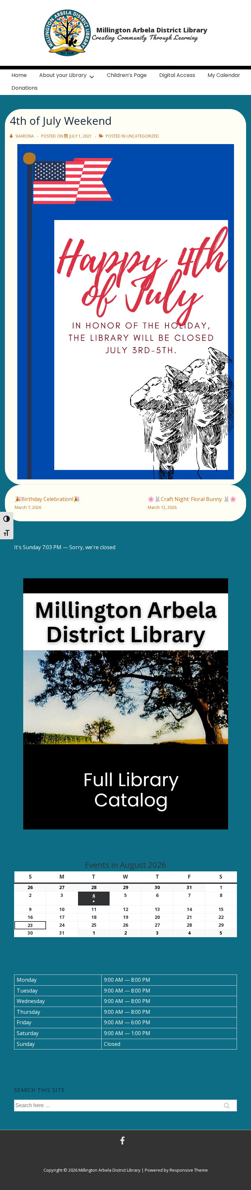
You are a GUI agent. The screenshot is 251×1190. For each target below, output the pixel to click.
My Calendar (224, 75)
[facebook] (123, 1143)
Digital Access (177, 75)
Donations (24, 88)
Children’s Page (127, 75)
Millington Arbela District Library (151, 30)
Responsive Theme (189, 1170)
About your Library (63, 75)
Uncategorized (142, 136)
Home (19, 75)
